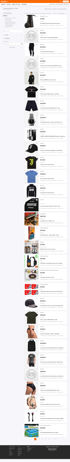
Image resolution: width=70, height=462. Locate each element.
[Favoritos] (37, 16)
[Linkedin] (54, 449)
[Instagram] (50, 449)
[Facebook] (49, 449)
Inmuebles (3, 4)
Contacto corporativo (11, 453)
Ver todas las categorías (29, 449)
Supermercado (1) (8, 26)
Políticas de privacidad (19, 451)
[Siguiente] (57, 439)
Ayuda (10, 449)
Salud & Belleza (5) (9, 25)
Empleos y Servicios (16, 4)
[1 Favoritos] (37, 228)
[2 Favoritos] (37, 256)
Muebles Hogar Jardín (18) (10, 23)
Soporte (10, 451)
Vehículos (9, 4)
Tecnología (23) (8, 20)
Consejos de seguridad (59, 4)
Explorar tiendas (52, 4)
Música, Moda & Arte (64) (10, 18)
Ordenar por (55, 13)
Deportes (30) (8, 19)
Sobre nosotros (11, 448)
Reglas (19, 455)
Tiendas (28, 450)
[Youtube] (56, 449)
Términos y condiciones (20, 449)
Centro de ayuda (66, 4)
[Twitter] (52, 449)
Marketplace (24, 4)
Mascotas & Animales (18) (10, 22)
